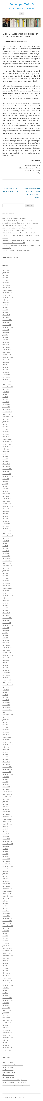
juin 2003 (5, 933)
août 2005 (6, 869)
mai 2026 (5, 278)
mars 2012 (6, 700)
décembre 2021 (7, 409)
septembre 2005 (8, 866)
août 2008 (6, 799)
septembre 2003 (8, 926)
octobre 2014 (7, 623)
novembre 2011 (7, 710)
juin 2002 (5, 963)
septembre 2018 (8, 506)
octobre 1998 (7, 1023)
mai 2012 (5, 695)
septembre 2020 (8, 446)
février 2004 (6, 913)
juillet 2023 (6, 362)
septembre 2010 (8, 744)
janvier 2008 (6, 814)
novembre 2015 (7, 590)
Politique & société (8, 1077)
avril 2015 (5, 608)
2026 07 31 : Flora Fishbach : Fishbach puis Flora (17, 228)
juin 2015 (5, 603)
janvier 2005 (6, 886)
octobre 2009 (7, 772)
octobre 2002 (7, 953)
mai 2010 (5, 754)
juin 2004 (5, 903)
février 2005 (6, 884)
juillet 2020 (6, 451)
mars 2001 (6, 995)
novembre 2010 (7, 739)
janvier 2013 (6, 675)
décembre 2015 (7, 588)
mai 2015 (5, 605)
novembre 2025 (7, 292)
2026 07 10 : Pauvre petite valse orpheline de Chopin (19, 233)
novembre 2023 (7, 352)
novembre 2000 (7, 998)
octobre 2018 (7, 504)
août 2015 (6, 598)
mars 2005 (6, 881)
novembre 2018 (7, 501)
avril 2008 (5, 807)
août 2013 (6, 658)
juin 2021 (5, 424)
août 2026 (6, 270)
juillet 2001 (6, 988)
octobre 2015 (7, 593)
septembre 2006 (8, 844)
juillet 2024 (6, 332)
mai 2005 (5, 876)
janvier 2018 (6, 526)
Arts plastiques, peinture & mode (13, 1065)
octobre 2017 (7, 533)
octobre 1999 (7, 1010)
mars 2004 (6, 911)
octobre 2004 (7, 893)
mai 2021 (5, 427)
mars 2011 (6, 730)
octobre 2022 (7, 384)
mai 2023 (5, 367)
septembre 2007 (8, 824)
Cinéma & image (8, 1067)
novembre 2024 (7, 322)
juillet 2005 (6, 871)
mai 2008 (5, 804)
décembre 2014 (7, 618)
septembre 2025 (8, 297)
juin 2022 (5, 394)
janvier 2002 (6, 975)
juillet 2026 (6, 273)
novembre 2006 (7, 841)
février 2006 (6, 859)
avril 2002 (5, 968)
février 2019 (6, 494)
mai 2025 (5, 307)
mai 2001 (5, 993)
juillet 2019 (6, 481)
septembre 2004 (8, 896)
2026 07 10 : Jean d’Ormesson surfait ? (14, 230)
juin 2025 (5, 305)
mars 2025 (6, 312)
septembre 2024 (8, 327)
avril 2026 (5, 280)
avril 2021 (5, 429)
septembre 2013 (8, 655)
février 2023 (6, 374)
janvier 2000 (6, 1008)
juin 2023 (5, 364)
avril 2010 (5, 757)
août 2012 (6, 687)
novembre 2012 (7, 680)
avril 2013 (5, 667)
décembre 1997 (7, 1033)
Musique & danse (8, 1075)
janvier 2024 (6, 347)
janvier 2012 (6, 705)
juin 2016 (5, 573)
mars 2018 (6, 521)
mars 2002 (6, 970)
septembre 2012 (8, 685)
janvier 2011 (6, 735)
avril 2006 (5, 854)
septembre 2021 (8, 417)
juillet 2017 (6, 541)
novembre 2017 (7, 531)
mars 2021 (6, 432)
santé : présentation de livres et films (14, 1082)
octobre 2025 (7, 295)
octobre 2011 (7, 712)
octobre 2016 (7, 563)
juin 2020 (5, 454)
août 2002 (6, 958)
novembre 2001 (7, 980)
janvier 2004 (6, 916)
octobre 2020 (7, 444)
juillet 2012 (6, 690)
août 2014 (6, 628)
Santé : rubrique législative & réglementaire (16, 1085)
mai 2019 (5, 486)
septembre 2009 (8, 774)
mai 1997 (5, 1042)
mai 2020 (5, 456)
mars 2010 (6, 759)
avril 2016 (5, 578)
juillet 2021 (6, 422)
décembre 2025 (7, 290)
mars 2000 (6, 1005)
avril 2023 (5, 369)
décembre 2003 (7, 918)
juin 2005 (5, 874)
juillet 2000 (6, 1003)
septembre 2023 (8, 357)
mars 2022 (6, 402)
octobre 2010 (7, 742)
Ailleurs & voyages (8, 1062)
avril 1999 (5, 1015)
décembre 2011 (7, 707)
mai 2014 (5, 635)
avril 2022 (5, 399)
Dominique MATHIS (21, 4)
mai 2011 (5, 725)
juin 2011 (5, 722)
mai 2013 (5, 665)
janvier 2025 (6, 317)
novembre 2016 (7, 561)
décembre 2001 (7, 978)
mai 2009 (5, 779)
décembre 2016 (7, 558)
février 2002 (6, 973)
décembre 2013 (7, 648)
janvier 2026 (6, 287)
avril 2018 (5, 518)
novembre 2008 (7, 794)
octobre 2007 (7, 821)
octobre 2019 (7, 474)
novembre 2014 (7, 620)
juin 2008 (5, 802)
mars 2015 (6, 610)
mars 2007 (6, 834)
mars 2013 (6, 670)
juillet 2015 (6, 600)
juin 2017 (5, 543)
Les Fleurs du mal (8, 1070)
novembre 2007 (7, 819)
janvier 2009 (6, 789)
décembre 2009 (7, 767)
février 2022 (6, 404)
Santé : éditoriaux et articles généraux (15, 1080)
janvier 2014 (6, 645)
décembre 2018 (7, 499)
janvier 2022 (6, 407)
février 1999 (6, 1018)
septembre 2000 (8, 1000)
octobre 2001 (7, 983)
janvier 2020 (6, 466)
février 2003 (6, 943)
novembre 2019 (7, 471)
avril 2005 (5, 879)
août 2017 (6, 538)
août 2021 (6, 419)
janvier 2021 (6, 437)
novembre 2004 (7, 891)
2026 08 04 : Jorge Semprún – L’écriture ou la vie (17, 220)
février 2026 (6, 285)
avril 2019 (5, 489)
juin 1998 (5, 1025)
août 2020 (6, 449)
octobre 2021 (7, 414)
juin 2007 (5, 829)
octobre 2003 (7, 923)
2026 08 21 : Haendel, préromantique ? (15, 218)
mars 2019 (6, 491)
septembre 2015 (8, 595)
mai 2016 (5, 576)
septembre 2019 (8, 476)
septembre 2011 (8, 715)
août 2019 (6, 479)
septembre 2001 (8, 985)
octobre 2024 (7, 325)
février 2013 (6, 672)
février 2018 (6, 523)
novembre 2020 (7, 441)
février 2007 (6, 836)
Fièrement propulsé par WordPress (13, 1097)
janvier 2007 (6, 839)
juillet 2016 (6, 571)
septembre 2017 (8, 536)
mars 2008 (6, 809)
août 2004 (6, 898)
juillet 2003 (6, 931)
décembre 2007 (7, 816)
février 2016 (6, 583)
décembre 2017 (7, 528)
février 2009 (6, 787)
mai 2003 (5, 936)
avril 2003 (5, 938)
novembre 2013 (7, 650)
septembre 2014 (8, 625)
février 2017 (6, 553)
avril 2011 (5, 727)
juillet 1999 (6, 1013)
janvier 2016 (6, 586)
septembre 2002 (8, 956)
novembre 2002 (7, 951)
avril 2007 (5, 831)
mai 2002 (5, 965)
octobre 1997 (7, 1035)
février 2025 (6, 315)
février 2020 (6, 464)
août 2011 (6, 717)
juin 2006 (5, 849)
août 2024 (6, 330)
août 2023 (6, 360)
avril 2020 (5, 459)
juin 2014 (5, 633)
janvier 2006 (6, 861)
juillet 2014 (6, 630)
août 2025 (6, 300)
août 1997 (6, 1040)
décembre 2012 (7, 677)
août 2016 (6, 568)
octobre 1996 (7, 1050)
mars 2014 (6, 640)
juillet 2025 (6, 302)
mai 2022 (5, 397)
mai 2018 (5, 516)
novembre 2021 (7, 412)
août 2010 (6, 747)
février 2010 (6, 762)
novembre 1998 (7, 1020)
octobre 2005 (7, 864)
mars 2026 (6, 283)
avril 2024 (5, 340)
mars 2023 (6, 372)
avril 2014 (5, 638)
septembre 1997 (8, 1037)
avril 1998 (5, 1028)
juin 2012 (5, 692)
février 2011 (6, 732)
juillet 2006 (6, 846)
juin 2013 (5, 662)
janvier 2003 (6, 946)
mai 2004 (5, 906)
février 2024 (6, 345)
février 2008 (6, 812)
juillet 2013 (6, 660)
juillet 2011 (6, 720)
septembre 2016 (8, 566)
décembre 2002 (7, 948)
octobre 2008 (7, 797)
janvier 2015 (6, 615)
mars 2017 (6, 551)
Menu (21, 13)
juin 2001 (5, 990)
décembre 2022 (7, 379)
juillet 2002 (6, 961)
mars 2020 (6, 461)
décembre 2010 (7, 737)
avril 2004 (5, 908)
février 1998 (6, 1030)
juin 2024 (5, 335)
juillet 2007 (6, 826)
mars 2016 (6, 581)
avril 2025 (5, 310)
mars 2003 (6, 941)
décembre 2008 (7, 792)
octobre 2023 (7, 355)
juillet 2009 (6, 777)
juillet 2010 (6, 749)
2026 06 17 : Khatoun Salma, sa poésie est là (16, 250)
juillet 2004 (6, 901)
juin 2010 (5, 752)
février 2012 (6, 702)
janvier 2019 (6, 496)
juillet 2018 (6, 511)
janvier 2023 (6, 377)
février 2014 (6, 643)
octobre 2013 (7, 653)
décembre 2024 (7, 320)
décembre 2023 (7, 350)
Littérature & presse (9, 1072)
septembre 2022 (8, 387)
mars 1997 (6, 1045)
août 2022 (6, 389)
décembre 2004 (7, 888)
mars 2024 (6, 342)
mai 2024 (5, 337)
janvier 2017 (6, 556)
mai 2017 (5, 546)
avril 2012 (5, 697)
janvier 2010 (6, 764)
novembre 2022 (7, 382)
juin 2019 (5, 484)
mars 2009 (6, 784)
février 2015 (6, 613)
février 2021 (6, 434)
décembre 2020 (7, 439)
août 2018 (6, 509)
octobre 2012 (7, 682)
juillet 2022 (6, 392)
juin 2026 (5, 275)
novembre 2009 (7, 769)
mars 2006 (6, 856)
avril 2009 (5, 782)
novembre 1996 (7, 1047)
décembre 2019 (7, 469)
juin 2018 (5, 513)
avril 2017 (5, 548)
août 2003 (6, 928)
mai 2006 (5, 851)
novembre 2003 (7, 921)
